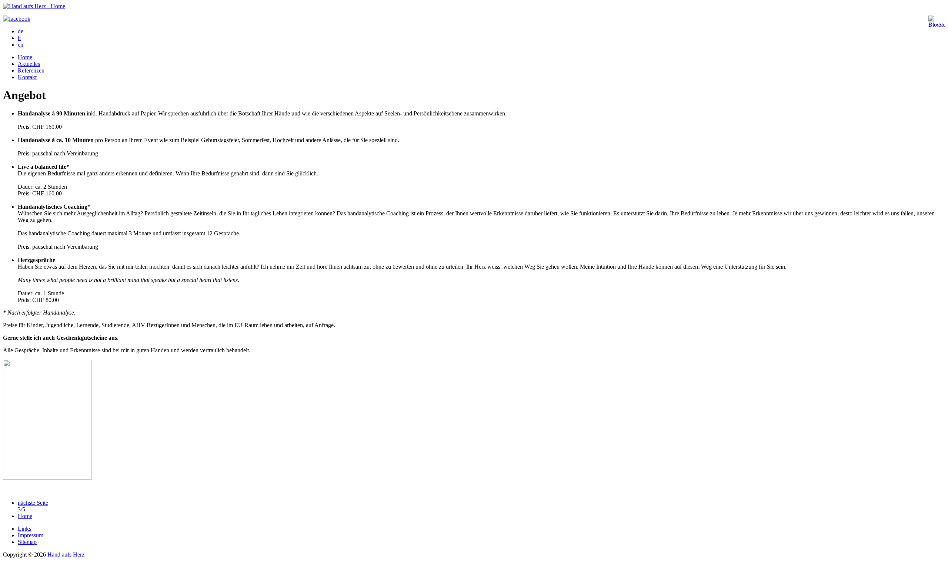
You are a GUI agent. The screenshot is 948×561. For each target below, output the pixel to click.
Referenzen (31, 70)
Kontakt (27, 77)
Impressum (30, 535)
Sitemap (27, 542)
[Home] (34, 6)
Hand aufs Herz (65, 554)
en (20, 44)
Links (24, 528)
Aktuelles (29, 64)
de (20, 31)
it (19, 38)
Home (25, 57)
